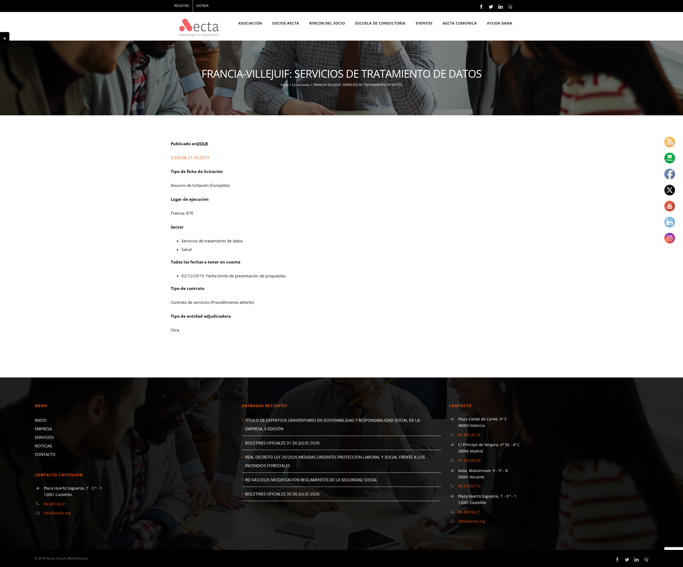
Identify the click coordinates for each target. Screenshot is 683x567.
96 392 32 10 (469, 434)
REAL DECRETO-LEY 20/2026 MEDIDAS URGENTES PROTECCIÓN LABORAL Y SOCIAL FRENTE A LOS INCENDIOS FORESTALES (335, 461)
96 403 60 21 (55, 503)
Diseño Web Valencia (72, 558)
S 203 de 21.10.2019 (190, 157)
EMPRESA (43, 428)
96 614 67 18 (469, 486)
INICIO (40, 420)
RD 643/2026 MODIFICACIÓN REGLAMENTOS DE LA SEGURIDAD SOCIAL (311, 479)
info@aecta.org (57, 512)
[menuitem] (182, 6)
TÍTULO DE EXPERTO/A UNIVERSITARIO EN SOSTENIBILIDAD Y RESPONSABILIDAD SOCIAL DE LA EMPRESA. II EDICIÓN (332, 424)
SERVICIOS (44, 437)
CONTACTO (45, 454)
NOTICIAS (43, 445)
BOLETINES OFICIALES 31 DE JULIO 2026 (282, 443)
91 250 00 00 (469, 460)
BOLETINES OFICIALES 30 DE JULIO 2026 (282, 494)
